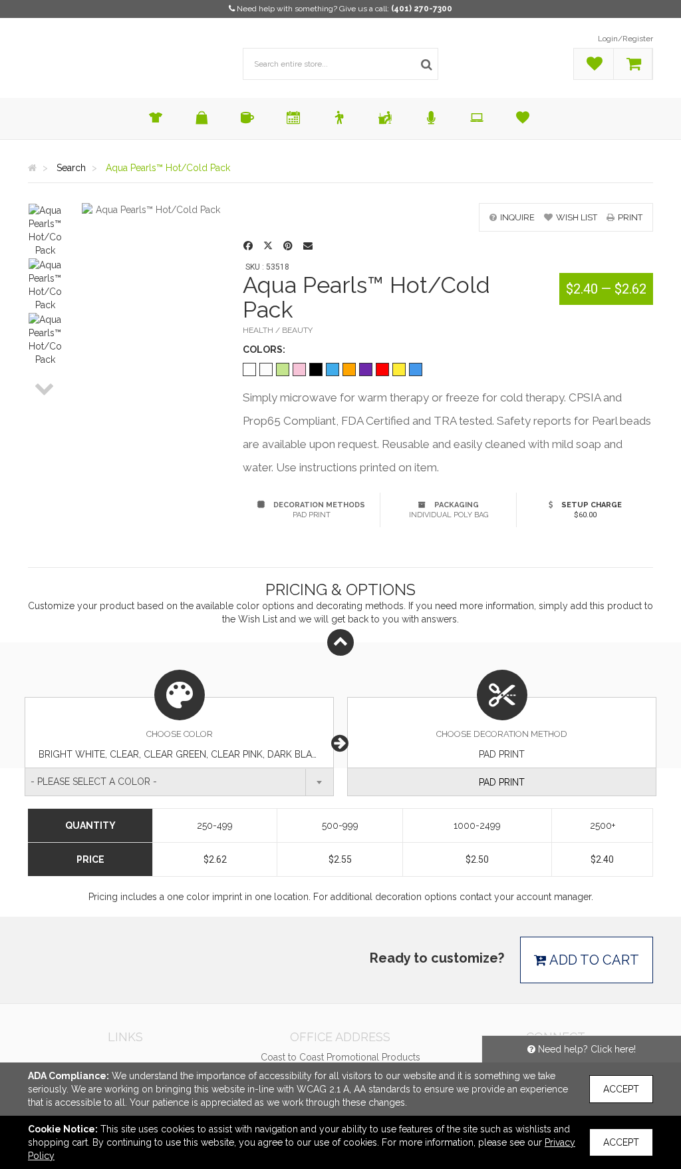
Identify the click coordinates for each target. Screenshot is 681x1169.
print (630, 217)
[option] (45, 230)
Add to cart (593, 960)
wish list (576, 217)
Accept (621, 1089)
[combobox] (179, 782)
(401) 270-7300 (421, 8)
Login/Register (625, 38)
